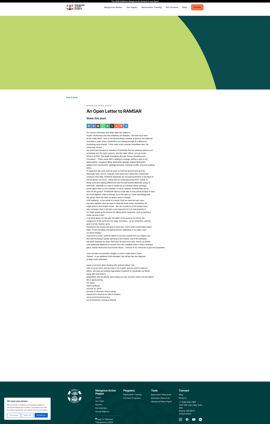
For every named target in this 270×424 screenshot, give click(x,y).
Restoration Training (152, 7)
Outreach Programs (132, 398)
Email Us (182, 398)
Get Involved (172, 7)
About (98, 398)
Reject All (27, 415)
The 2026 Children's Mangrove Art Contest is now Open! (135, 1)
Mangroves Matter (113, 7)
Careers (98, 404)
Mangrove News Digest (161, 401)
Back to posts (72, 97)
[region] (27, 409)
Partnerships (101, 408)
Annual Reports (102, 411)
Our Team (99, 401)
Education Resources (160, 398)
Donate (197, 7)
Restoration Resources (161, 394)
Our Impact (132, 7)
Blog (184, 7)
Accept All (41, 415)
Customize (14, 415)
